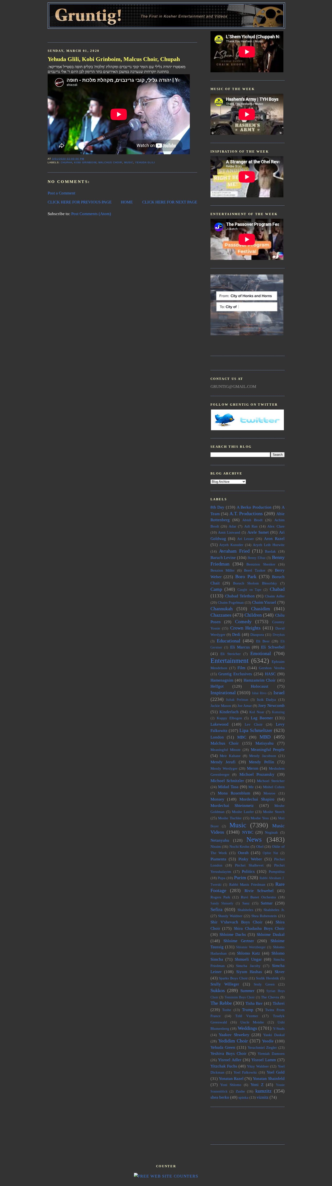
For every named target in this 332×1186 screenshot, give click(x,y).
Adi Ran (251, 526)
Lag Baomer (262, 718)
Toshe (226, 1010)
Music (128, 162)
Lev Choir (253, 724)
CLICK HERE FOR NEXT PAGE (169, 202)
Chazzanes (220, 615)
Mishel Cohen (274, 787)
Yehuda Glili (145, 162)
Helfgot (217, 686)
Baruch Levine (223, 557)
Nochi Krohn (239, 846)
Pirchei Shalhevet (249, 865)
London (217, 737)
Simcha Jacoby (248, 966)
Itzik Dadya (266, 699)
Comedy (243, 621)
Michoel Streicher (270, 781)
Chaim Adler (275, 596)
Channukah (221, 608)
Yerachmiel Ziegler (262, 1047)
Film (241, 668)
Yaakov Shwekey (234, 1034)
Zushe (240, 1091)
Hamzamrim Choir (260, 680)
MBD (265, 736)
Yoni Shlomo (230, 1085)
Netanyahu (219, 840)
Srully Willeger (224, 984)
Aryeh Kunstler (231, 545)
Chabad (277, 589)
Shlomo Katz (248, 953)
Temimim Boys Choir (240, 997)
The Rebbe (221, 1003)
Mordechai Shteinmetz (232, 805)
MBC (241, 737)
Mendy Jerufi (223, 762)
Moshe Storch (273, 812)
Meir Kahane (230, 756)
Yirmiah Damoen (271, 1053)
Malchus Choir (110, 162)
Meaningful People (268, 749)
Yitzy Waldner (258, 1066)
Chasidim (260, 608)
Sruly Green (264, 984)
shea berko (219, 1097)
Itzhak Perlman (237, 700)
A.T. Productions (246, 513)
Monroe (269, 793)
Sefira (216, 909)
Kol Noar (256, 712)
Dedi (236, 634)
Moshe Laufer (242, 812)
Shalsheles (245, 910)
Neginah (271, 832)
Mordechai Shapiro (256, 799)
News (254, 839)
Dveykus (279, 635)
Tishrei (279, 1003)
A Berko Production (254, 507)
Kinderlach (229, 712)
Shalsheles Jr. (274, 910)
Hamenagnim (221, 680)
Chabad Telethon (240, 596)
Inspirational (223, 692)
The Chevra (270, 997)
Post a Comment (61, 193)
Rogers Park (220, 897)
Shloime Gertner (238, 941)
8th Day (217, 507)
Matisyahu (264, 743)
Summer (247, 990)
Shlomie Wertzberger (251, 947)
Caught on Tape (249, 590)
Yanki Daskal (274, 1035)
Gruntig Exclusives (235, 674)
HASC (270, 674)
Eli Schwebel (272, 647)
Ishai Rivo (259, 693)
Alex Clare (275, 526)
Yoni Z (257, 1084)
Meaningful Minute (225, 750)
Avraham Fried (234, 551)
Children (253, 615)
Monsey (217, 799)
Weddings (247, 1028)
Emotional (260, 653)
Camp (216, 589)
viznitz (263, 1097)
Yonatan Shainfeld (268, 1078)
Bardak (270, 551)
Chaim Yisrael (264, 602)
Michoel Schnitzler (227, 780)
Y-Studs (279, 1028)
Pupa (221, 878)
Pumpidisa (277, 871)
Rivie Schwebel (259, 890)
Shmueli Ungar (248, 959)
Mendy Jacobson (262, 756)
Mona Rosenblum (234, 793)
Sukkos (217, 990)
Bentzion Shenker (260, 564)
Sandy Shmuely (222, 903)
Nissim (215, 846)
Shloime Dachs (232, 934)
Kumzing (278, 712)
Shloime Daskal (270, 934)
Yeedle (268, 1041)
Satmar (267, 903)
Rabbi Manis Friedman (247, 884)
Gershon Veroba (271, 668)
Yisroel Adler (229, 1060)
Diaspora (257, 634)
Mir (251, 787)
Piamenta (218, 859)
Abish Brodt (252, 520)
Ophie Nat (270, 853)
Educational (228, 640)
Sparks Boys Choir (233, 978)
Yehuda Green (222, 1047)
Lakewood (219, 724)
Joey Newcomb (271, 705)
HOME (127, 202)
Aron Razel (274, 538)
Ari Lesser (245, 539)
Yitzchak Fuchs (223, 1066)
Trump (247, 1009)
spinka (243, 1097)
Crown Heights (245, 627)
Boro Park (245, 576)
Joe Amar (244, 705)
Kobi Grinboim (85, 162)
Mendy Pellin (261, 762)
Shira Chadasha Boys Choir (259, 928)
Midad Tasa (228, 787)
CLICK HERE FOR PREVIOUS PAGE (80, 202)
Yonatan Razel (231, 1078)
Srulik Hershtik (267, 978)
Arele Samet (258, 532)
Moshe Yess (260, 818)
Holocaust (259, 686)
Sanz (246, 903)
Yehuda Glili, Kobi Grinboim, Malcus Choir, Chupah (114, 59)
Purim (240, 877)
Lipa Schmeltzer (255, 730)
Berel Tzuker (254, 570)
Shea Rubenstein (264, 916)
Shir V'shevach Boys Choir (236, 922)
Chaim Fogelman (231, 602)
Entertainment (229, 660)
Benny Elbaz (256, 558)
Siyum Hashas (249, 971)
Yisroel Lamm (263, 1060)
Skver (280, 971)
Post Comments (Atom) (91, 213)
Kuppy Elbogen (229, 718)
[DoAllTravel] (246, 334)
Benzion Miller (222, 570)
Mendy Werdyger (223, 768)
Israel (279, 692)
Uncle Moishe (252, 1022)
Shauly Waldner (230, 916)
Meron (252, 768)
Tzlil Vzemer (246, 1016)
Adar (232, 526)
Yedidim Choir (233, 1040)
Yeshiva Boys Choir (228, 1053)
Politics (248, 871)
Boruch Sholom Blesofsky (255, 583)
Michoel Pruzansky (257, 774)
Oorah (243, 852)
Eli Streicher (230, 654)
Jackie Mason (220, 705)
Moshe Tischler (230, 818)
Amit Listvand (229, 532)
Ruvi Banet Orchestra (258, 897)
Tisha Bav (254, 1003)
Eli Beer (263, 641)
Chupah (66, 162)
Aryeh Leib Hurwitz (268, 545)
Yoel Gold (276, 1072)
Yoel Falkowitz (245, 1072)
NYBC (247, 832)
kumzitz (263, 1091)
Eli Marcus (240, 647)
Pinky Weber (250, 859)
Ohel (259, 846)
